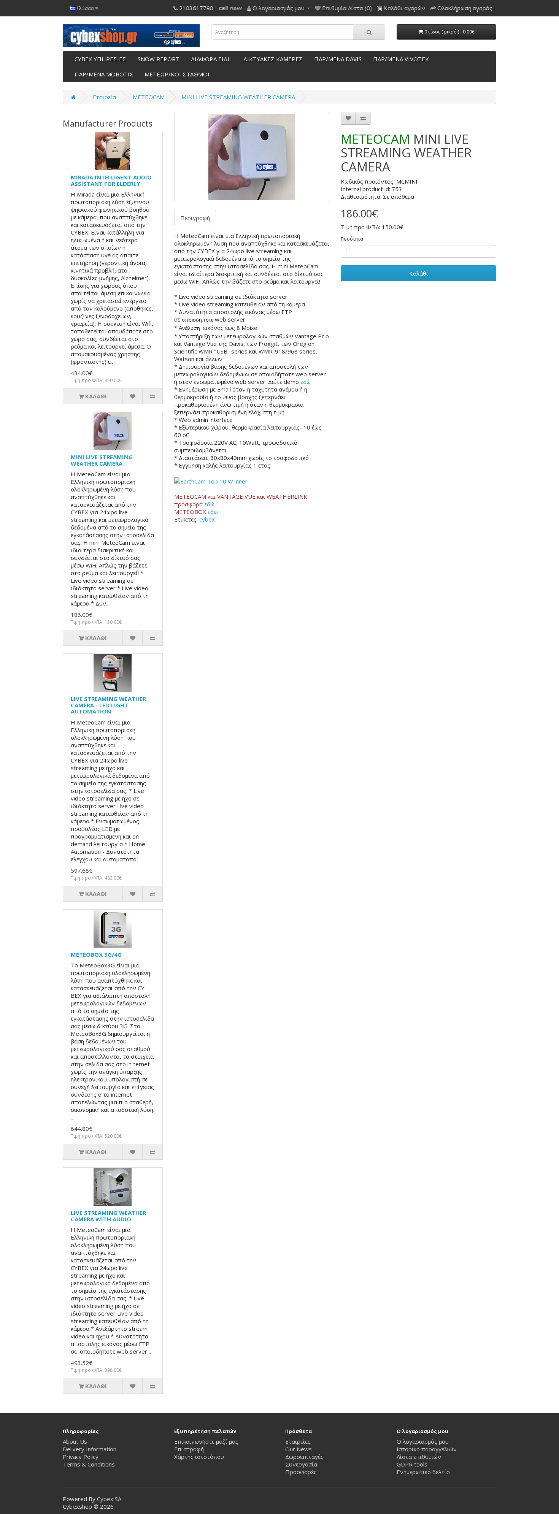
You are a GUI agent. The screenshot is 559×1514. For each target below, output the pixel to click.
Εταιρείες (298, 1441)
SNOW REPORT (158, 59)
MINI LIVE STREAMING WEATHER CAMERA (238, 97)
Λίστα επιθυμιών (419, 1456)
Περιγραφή (195, 218)
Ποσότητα (352, 239)
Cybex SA (109, 1499)
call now (230, 7)
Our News (298, 1449)
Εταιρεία (104, 97)
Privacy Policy (80, 1456)
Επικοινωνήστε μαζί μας (206, 1441)
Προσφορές (301, 1472)
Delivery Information (89, 1449)
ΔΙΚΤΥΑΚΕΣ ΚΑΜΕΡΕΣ (273, 59)
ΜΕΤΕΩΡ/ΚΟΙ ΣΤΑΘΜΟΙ (177, 74)
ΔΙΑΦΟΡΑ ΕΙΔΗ (211, 59)
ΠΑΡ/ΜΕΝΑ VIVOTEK (401, 59)
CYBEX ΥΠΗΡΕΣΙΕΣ (100, 59)
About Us (75, 1441)
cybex (207, 519)
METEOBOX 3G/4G (96, 954)
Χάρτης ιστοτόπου (199, 1456)
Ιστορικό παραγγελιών (427, 1449)
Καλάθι (418, 273)
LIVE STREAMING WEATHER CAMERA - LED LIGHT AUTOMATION (108, 705)
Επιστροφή (189, 1449)
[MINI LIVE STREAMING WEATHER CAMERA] (252, 157)
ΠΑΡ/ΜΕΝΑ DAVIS (338, 59)
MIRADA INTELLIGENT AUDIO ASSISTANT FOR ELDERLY (111, 180)
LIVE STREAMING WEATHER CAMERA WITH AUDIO (108, 1216)
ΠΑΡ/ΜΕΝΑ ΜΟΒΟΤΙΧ (104, 74)
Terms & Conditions (89, 1464)
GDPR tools (412, 1464)
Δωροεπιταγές (304, 1456)
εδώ (305, 381)
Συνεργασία (301, 1464)
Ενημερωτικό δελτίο (423, 1472)
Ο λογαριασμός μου (423, 1441)
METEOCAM (149, 97)
